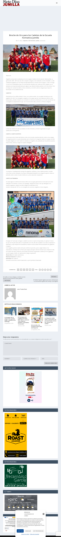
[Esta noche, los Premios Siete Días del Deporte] (37, 315)
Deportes (25, 40)
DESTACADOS (31, 40)
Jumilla (37, 40)
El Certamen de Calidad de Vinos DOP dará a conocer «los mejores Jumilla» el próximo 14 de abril (23, 320)
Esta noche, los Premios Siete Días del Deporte (36, 326)
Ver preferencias (38, 531)
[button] (43, 514)
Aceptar (20, 531)
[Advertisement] (30, 17)
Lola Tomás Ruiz (22, 289)
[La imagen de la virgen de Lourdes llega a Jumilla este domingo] (10, 311)
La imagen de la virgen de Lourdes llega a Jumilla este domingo (10, 319)
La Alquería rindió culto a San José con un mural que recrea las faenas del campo (50, 320)
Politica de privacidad (34, 534)
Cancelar (28, 531)
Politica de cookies (25, 534)
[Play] (29, 400)
